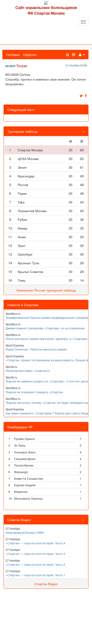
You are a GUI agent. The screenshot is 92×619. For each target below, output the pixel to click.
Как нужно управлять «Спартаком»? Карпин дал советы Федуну (49, 413)
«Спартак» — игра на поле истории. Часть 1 (35, 575)
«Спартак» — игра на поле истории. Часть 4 (35, 543)
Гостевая (13, 54)
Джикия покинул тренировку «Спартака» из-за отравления (45, 328)
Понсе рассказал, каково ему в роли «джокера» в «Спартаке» (47, 339)
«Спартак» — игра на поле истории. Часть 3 (35, 554)
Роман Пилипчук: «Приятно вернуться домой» (37, 349)
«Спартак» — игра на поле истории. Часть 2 (35, 564)
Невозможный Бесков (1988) (25, 532)
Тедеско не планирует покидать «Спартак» (35, 392)
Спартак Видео (46, 583)
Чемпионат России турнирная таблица (46, 290)
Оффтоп (30, 54)
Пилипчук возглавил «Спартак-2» (28, 371)
